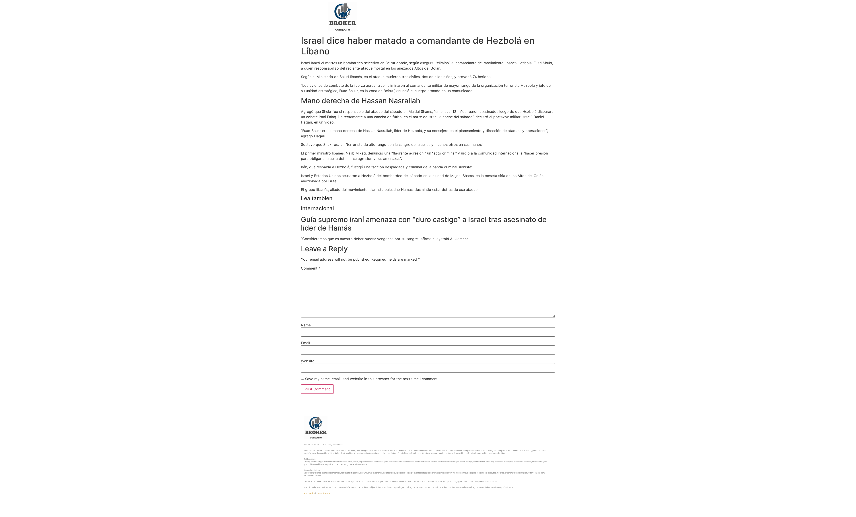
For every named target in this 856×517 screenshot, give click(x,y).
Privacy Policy (309, 493)
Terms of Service (323, 493)
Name (306, 325)
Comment (310, 268)
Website (307, 361)
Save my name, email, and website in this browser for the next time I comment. (371, 379)
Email (305, 343)
